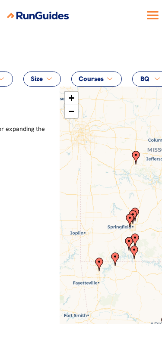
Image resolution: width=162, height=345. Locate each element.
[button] (130, 220)
